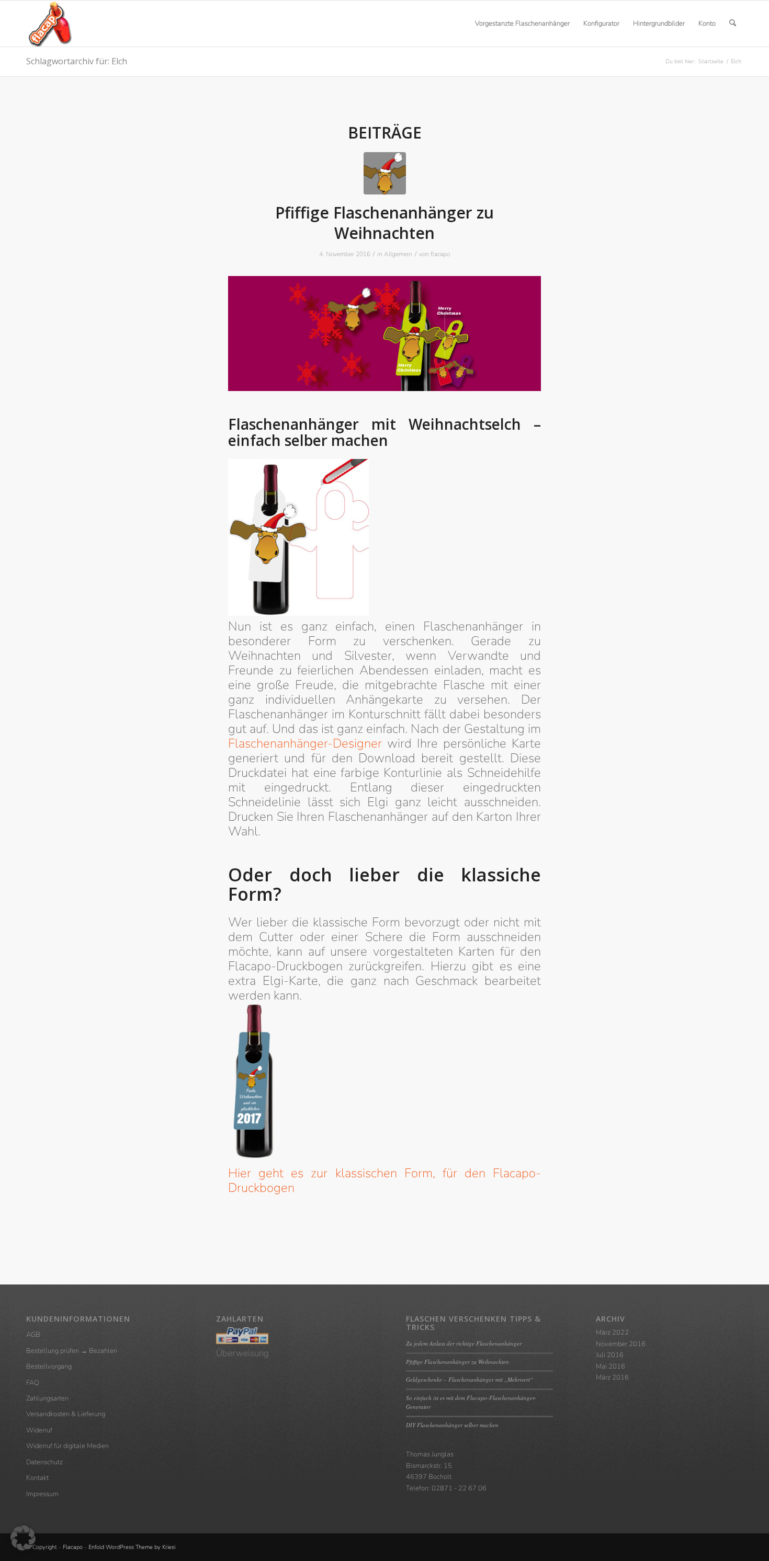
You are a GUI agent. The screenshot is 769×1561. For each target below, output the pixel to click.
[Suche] (732, 24)
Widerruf (39, 1430)
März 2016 (612, 1377)
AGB (33, 1334)
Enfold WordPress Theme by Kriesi (131, 1547)
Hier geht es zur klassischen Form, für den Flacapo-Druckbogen (384, 1180)
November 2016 (621, 1344)
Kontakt (37, 1478)
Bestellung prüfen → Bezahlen (71, 1351)
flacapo (440, 254)
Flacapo (73, 1547)
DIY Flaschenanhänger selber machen (452, 1425)
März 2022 (612, 1332)
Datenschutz (44, 1462)
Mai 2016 (610, 1366)
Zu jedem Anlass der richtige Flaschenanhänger (464, 1343)
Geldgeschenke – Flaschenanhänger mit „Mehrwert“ (469, 1379)
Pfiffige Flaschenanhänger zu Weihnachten (384, 223)
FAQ (32, 1382)
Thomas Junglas (430, 1454)
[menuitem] (522, 24)
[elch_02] (385, 173)
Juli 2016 (610, 1355)
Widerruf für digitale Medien (67, 1446)
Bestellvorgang (49, 1366)
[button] (23, 1538)
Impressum (42, 1494)
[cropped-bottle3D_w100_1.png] (49, 24)
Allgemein (398, 254)
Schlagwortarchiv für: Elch (76, 61)
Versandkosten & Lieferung (65, 1414)
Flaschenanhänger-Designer (305, 743)
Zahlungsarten (47, 1398)
